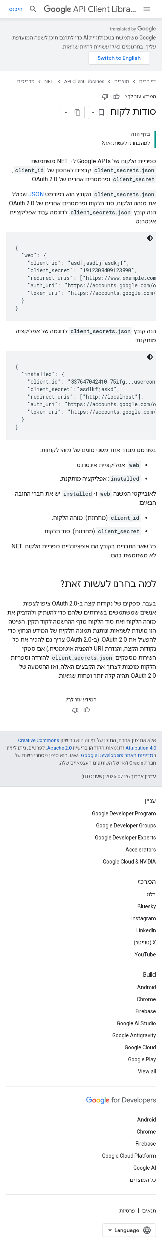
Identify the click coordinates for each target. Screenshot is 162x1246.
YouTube (145, 955)
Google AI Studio (136, 1023)
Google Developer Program (124, 813)
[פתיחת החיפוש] (33, 9)
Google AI (144, 1168)
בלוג (151, 894)
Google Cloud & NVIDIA (129, 862)
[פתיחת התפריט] (146, 9)
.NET (49, 81)
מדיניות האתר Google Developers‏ (117, 755)
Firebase (146, 1011)
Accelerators (140, 850)
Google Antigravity (134, 1035)
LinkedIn (146, 930)
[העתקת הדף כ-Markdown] (77, 112)
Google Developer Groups (126, 826)
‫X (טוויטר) (145, 942)
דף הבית (147, 81)
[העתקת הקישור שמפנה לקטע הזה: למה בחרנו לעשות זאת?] (52, 584)
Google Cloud (140, 1047)
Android (146, 987)
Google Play (142, 1059)
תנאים (149, 1211)
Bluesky (147, 906)
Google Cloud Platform (129, 1156)
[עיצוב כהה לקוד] (150, 238)
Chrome (146, 999)
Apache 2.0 (59, 748)
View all (147, 1071)
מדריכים (26, 81)
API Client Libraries (104, 9)
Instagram (143, 918)
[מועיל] (116, 96)
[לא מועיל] (105, 96)
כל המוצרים (143, 1180)
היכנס (16, 9)
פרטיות (127, 1211)
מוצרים (121, 81)
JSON (36, 194)
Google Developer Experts (125, 838)
